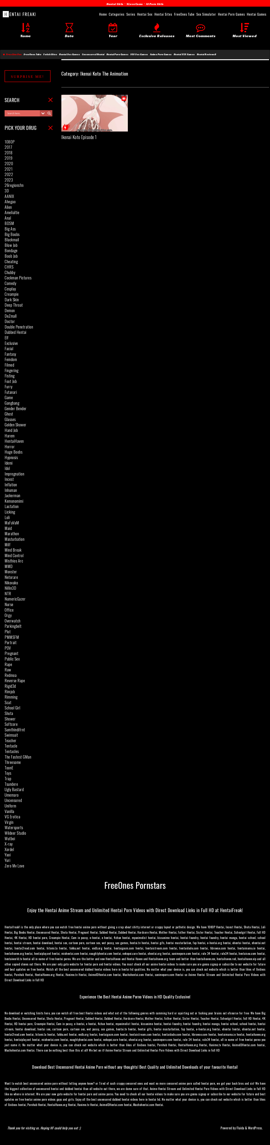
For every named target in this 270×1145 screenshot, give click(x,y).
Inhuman (11, 490)
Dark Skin (12, 299)
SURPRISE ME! (27, 76)
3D (7, 191)
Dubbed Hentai (15, 332)
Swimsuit (11, 735)
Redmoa (11, 675)
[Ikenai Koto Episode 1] (94, 129)
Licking (10, 512)
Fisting (10, 376)
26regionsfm (14, 185)
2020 (9, 163)
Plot (8, 631)
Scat (8, 702)
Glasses (10, 419)
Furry (8, 386)
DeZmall (11, 316)
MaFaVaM (12, 523)
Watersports (14, 827)
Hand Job (11, 430)
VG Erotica (12, 816)
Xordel (9, 849)
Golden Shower (15, 424)
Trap (8, 778)
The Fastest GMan (18, 757)
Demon (10, 310)
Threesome (13, 762)
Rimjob (10, 691)
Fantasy (10, 354)
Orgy (8, 615)
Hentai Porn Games (118, 54)
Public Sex (12, 659)
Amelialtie (12, 212)
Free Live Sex (13, 54)
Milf (7, 544)
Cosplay (10, 289)
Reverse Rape (15, 680)
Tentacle (11, 746)
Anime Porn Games (161, 54)
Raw (8, 669)
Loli (7, 517)
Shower (10, 719)
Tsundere (11, 784)
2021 (8, 169)
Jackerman (12, 495)
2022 (9, 174)
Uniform (10, 806)
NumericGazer (15, 599)
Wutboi (10, 838)
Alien (8, 207)
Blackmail (12, 239)
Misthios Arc (14, 561)
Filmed (9, 365)
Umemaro (12, 795)
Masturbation (14, 539)
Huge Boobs (13, 452)
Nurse (9, 604)
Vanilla (9, 811)
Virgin (9, 822)
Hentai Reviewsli (206, 54)
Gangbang (12, 403)
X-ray (9, 844)
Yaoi (8, 855)
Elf (7, 337)
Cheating (11, 261)
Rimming (11, 697)
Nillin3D (10, 588)
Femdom (11, 359)
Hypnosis (11, 457)
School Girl (12, 708)
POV (8, 648)
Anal (8, 218)
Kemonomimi (14, 501)
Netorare (11, 577)
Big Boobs (12, 234)
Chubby (10, 272)
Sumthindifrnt (15, 729)
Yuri (7, 860)
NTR (8, 593)
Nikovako (11, 582)
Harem (10, 436)
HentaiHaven (14, 441)
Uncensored (13, 800)
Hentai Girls (115, 4)
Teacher (11, 740)
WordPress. (255, 1128)
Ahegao (10, 201)
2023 (9, 180)
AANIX (9, 196)
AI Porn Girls (155, 4)
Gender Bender (16, 408)
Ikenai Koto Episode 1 (79, 137)
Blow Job (11, 245)
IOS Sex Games (139, 54)
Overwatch (13, 621)
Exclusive (11, 343)
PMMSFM (12, 637)
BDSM (9, 223)
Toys (8, 773)
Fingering (12, 370)
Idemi (9, 463)
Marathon (12, 533)
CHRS (9, 267)
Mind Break (13, 550)
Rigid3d (10, 686)
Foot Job (11, 381)
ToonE (9, 768)
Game (9, 397)
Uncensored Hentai (93, 54)
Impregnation (14, 474)
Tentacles (12, 751)
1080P (10, 142)
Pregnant (11, 653)
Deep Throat (14, 305)
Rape (8, 664)
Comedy (10, 283)
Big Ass (10, 229)
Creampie (12, 294)
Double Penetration (19, 327)
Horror (10, 446)
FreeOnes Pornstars (135, 884)
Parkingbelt (13, 626)
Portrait (11, 642)
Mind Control (14, 555)
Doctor (10, 321)
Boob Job (11, 256)
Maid (8, 528)
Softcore (11, 724)
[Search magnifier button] (49, 113)
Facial (9, 348)
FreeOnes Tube (33, 54)
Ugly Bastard (14, 789)
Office (9, 610)
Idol (7, 468)
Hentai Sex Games (69, 54)
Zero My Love (14, 866)
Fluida (240, 1128)
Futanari (11, 392)
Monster (11, 571)
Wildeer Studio (15, 833)
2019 (8, 158)
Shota (9, 713)
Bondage (11, 250)
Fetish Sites (50, 54)
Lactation (12, 506)
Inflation (11, 484)
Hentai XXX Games (184, 54)
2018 (8, 152)
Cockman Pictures (18, 278)
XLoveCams (135, 4)
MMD (9, 566)
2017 (8, 147)
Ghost (9, 414)
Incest (9, 479)
